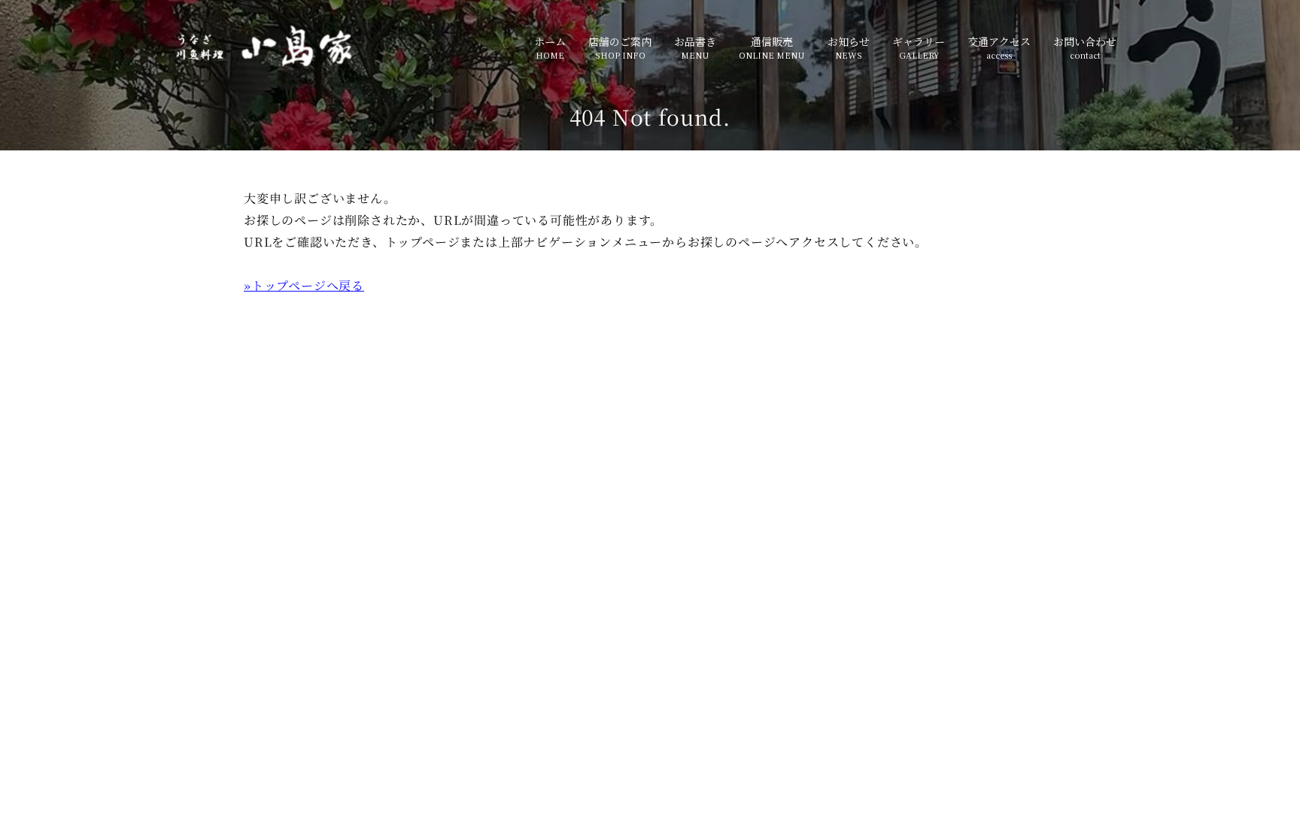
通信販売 (772, 41)
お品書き (695, 41)
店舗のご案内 (620, 41)
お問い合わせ (1084, 41)
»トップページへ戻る (304, 285)
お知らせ (849, 41)
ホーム (550, 41)
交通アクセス (999, 41)
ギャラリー (918, 41)
